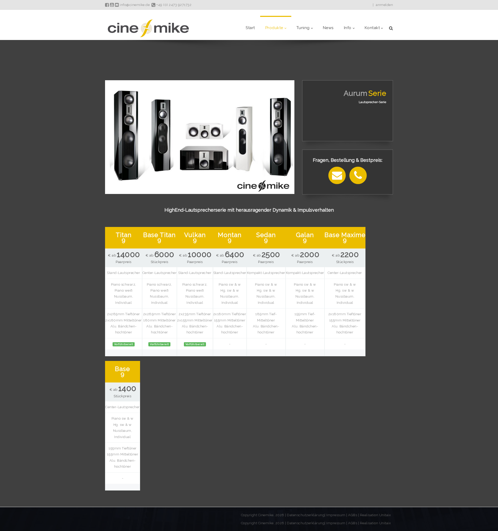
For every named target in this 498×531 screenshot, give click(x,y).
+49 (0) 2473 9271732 (173, 5)
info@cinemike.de (134, 5)
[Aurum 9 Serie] (199, 137)
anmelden (384, 4)
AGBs (352, 515)
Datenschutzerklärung (305, 515)
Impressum (336, 515)
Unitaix (385, 515)
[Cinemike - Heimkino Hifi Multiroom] (148, 28)
